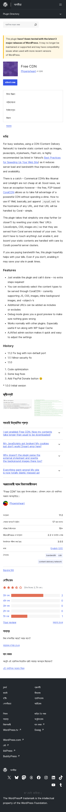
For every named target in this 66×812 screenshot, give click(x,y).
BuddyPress (11, 756)
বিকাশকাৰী (7, 724)
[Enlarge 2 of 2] (58, 403)
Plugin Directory (11, 14)
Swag (39, 729)
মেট (6, 745)
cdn (60, 555)
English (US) (57, 548)
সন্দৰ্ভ (5, 687)
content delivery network (50, 561)
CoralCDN (8, 192)
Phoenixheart (28, 71)
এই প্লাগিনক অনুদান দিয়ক (13, 668)
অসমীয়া (13, 770)
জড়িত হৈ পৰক (40, 713)
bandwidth (51, 555)
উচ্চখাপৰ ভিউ (8, 570)
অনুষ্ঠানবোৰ (39, 719)
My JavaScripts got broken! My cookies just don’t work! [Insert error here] (26, 445)
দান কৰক (40, 724)
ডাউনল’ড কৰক (10, 82)
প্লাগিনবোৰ (39, 698)
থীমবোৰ (37, 692)
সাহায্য (9, 125)
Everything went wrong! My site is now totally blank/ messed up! (21, 471)
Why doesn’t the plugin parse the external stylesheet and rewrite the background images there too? (22, 458)
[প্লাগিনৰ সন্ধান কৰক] (36, 25)
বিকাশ (8, 117)
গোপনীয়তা (7, 703)
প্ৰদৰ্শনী (38, 687)
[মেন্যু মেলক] (61, 4)
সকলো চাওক (58, 622)
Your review (9, 622)
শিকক (5, 713)
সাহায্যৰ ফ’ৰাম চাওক (11, 645)
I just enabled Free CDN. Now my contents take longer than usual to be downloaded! (27, 433)
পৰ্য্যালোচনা (10, 102)
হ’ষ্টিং (5, 698)
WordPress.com (13, 739)
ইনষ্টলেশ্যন (10, 110)
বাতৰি (5, 692)
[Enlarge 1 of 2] (27, 403)
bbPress (9, 750)
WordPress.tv (12, 729)
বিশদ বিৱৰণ (10, 94)
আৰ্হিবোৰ (38, 703)
